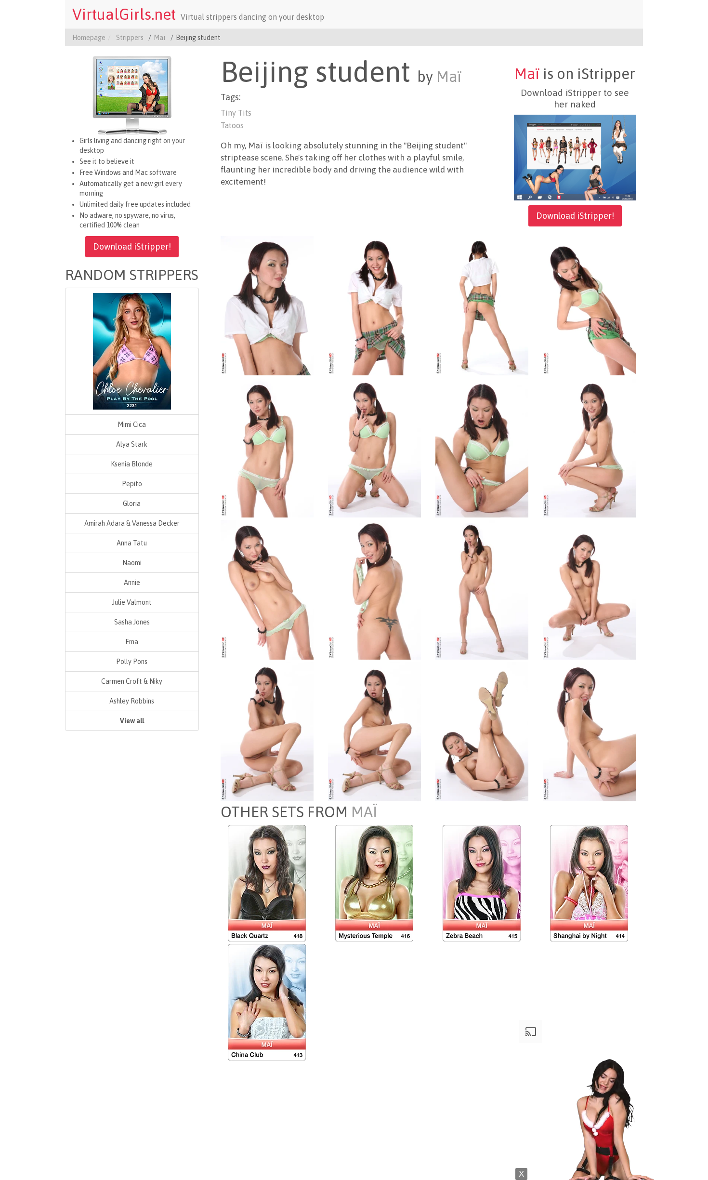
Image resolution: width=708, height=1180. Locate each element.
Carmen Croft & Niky (131, 681)
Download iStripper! (132, 246)
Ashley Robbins (131, 701)
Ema (131, 642)
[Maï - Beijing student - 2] (374, 305)
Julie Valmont (132, 602)
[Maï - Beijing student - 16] (589, 731)
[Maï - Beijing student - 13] (267, 731)
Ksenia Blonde (132, 464)
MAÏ (364, 812)
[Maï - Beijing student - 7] (481, 447)
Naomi (132, 563)
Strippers (130, 37)
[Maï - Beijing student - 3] (481, 305)
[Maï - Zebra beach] (482, 883)
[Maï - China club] (267, 1002)
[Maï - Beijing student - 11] (481, 589)
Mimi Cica (132, 424)
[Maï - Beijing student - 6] (374, 447)
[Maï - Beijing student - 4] (589, 305)
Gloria (132, 503)
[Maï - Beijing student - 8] (589, 447)
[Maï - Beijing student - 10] (374, 589)
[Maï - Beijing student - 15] (481, 731)
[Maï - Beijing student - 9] (267, 589)
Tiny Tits (236, 112)
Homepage (88, 37)
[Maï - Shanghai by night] (589, 883)
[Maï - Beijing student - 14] (374, 731)
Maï (160, 37)
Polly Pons (131, 661)
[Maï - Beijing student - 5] (267, 447)
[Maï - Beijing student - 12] (589, 589)
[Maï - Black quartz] (267, 883)
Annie (132, 582)
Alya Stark (131, 444)
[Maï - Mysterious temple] (374, 883)
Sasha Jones (132, 622)
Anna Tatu (132, 543)
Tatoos (232, 125)
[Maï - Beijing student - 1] (267, 305)
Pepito (132, 484)
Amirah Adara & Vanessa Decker (132, 523)
